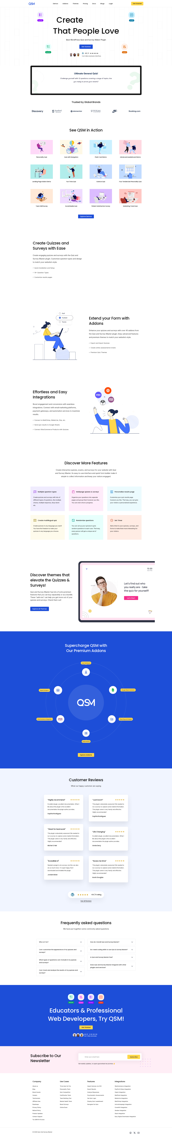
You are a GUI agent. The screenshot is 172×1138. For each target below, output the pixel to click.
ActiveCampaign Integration (123, 1104)
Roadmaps (36, 1104)
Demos (55, 3)
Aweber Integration (120, 1110)
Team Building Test (65, 1098)
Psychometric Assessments (95, 1095)
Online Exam (63, 1107)
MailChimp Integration (121, 1101)
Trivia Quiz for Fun (65, 1086)
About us (35, 1086)
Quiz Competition (65, 1092)
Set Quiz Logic (91, 1098)
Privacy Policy (37, 1107)
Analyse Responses (93, 1092)
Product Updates (38, 1113)
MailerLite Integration (121, 1098)
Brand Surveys (64, 1104)
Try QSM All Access (39, 1119)
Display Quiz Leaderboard (95, 1101)
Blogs (102, 3)
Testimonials (36, 1098)
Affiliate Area (36, 1101)
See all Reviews (86, 901)
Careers (35, 1095)
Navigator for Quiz (92, 1104)
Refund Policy (37, 1110)
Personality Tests (65, 1089)
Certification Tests (65, 1095)
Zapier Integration (120, 1092)
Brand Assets (37, 1092)
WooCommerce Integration (123, 1086)
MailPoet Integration (121, 1095)
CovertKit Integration (121, 1107)
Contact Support (37, 1116)
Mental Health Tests (66, 1101)
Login (111, 3)
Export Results (91, 1089)
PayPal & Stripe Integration (123, 1089)
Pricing (85, 3)
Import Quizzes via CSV (94, 1086)
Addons (65, 3)
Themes (75, 3)
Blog (34, 1089)
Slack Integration (120, 1113)
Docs (94, 3)
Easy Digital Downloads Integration (125, 1116)
